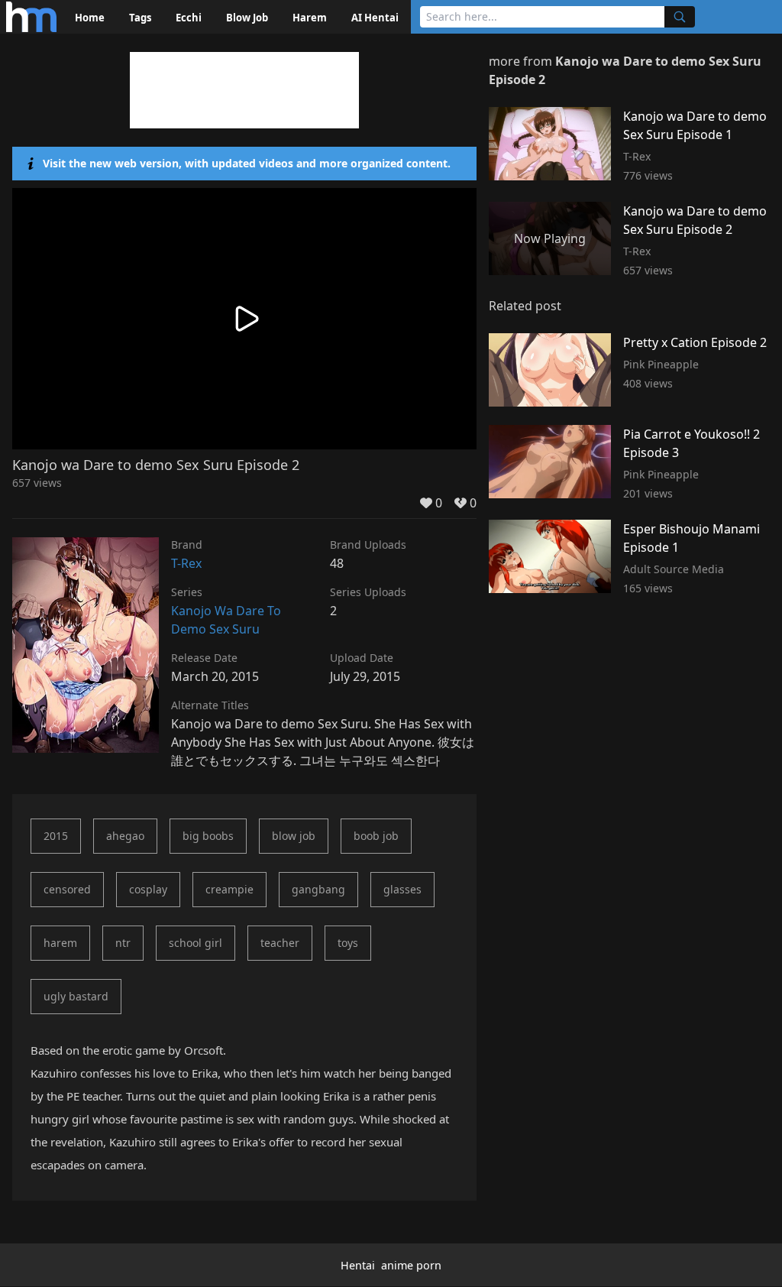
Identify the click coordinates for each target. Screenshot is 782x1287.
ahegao (125, 835)
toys (348, 942)
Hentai (358, 1265)
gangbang (318, 889)
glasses (402, 889)
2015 (56, 835)
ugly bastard (76, 996)
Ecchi (189, 17)
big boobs (208, 835)
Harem (309, 17)
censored (67, 889)
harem (60, 942)
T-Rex (186, 563)
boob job (376, 835)
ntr (123, 942)
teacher (279, 942)
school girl (195, 942)
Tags (140, 17)
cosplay (148, 889)
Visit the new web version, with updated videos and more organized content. (247, 163)
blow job (293, 835)
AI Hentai (375, 17)
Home (90, 17)
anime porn (411, 1265)
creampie (229, 889)
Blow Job (247, 17)
